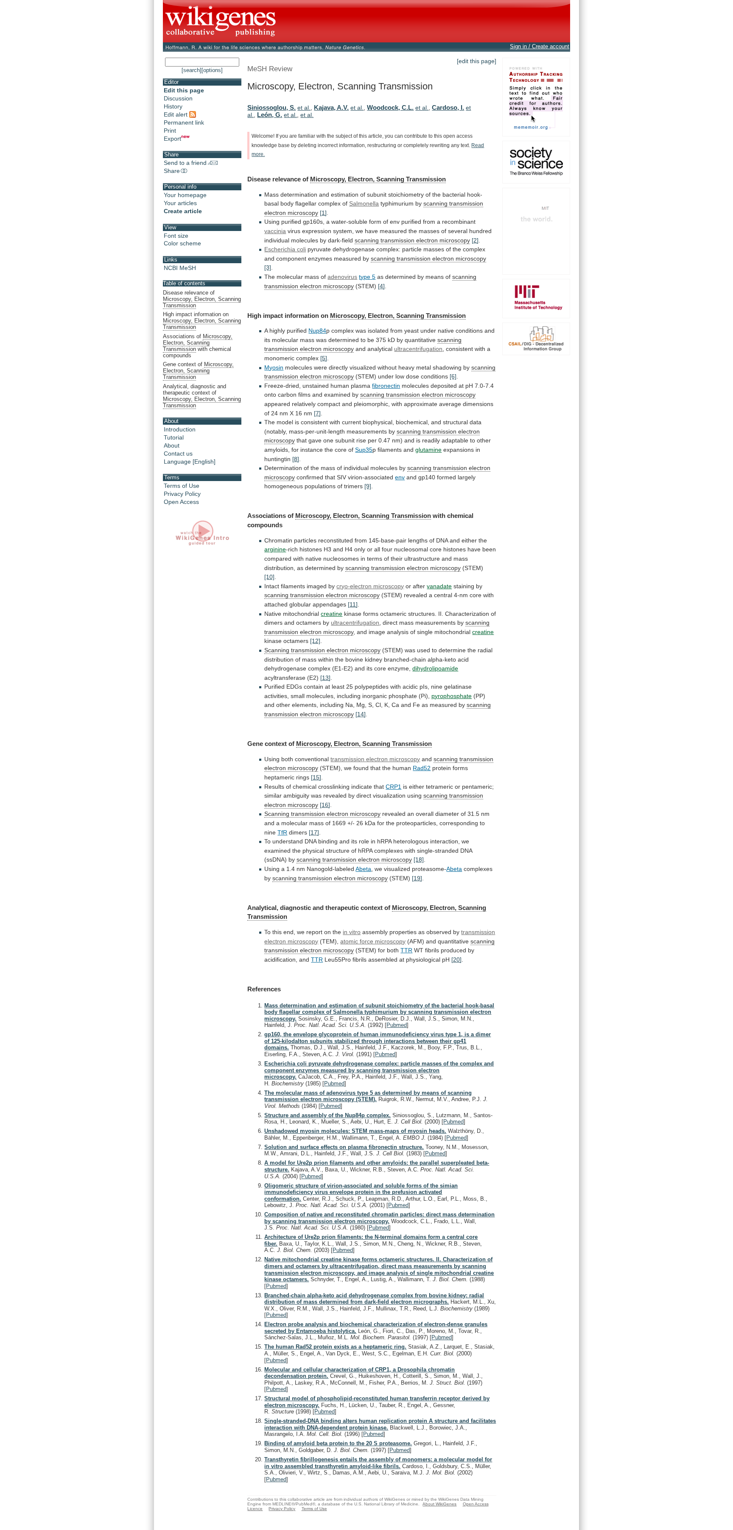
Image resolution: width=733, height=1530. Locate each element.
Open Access (181, 501)
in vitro (352, 932)
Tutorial (174, 437)
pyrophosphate (451, 696)
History (173, 106)
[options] (212, 70)
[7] (317, 413)
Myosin (273, 367)
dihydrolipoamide (435, 668)
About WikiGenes (439, 1504)
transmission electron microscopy (375, 759)
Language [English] (189, 461)
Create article (183, 211)
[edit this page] (476, 61)
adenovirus (342, 276)
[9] (367, 486)
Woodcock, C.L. (390, 107)
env (400, 477)
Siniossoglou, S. (271, 107)
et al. (304, 107)
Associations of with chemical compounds (197, 346)
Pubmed (396, 1025)
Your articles (180, 203)
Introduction (180, 429)
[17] (314, 832)
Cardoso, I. (448, 107)
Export (172, 138)
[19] (417, 878)
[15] (316, 777)
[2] (475, 240)
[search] (191, 70)
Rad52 (422, 768)
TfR (282, 832)
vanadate (439, 586)
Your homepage (185, 195)
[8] (295, 459)
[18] (419, 859)
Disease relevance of (202, 299)
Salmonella (364, 203)
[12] (315, 640)
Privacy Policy (182, 493)
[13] (325, 677)
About (171, 445)
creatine (331, 613)
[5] (323, 358)
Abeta (363, 868)
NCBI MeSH (180, 267)
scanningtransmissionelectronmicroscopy (412, 240)
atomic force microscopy (373, 941)
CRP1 (393, 786)
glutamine (428, 449)
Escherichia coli (285, 249)
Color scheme (182, 243)
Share (172, 170)
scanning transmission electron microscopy (418, 394)
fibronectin (386, 385)
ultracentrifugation (418, 348)
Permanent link (184, 122)
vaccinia (275, 231)
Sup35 (363, 449)
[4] (381, 286)
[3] (267, 267)
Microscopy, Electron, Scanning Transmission (378, 179)
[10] (269, 576)
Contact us (178, 453)
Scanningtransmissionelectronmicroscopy (322, 650)
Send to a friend (185, 162)
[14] (360, 714)
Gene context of (198, 370)
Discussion (178, 98)
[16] (325, 804)
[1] (323, 212)
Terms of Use (181, 485)
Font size (176, 235)
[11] (353, 604)
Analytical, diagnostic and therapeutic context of (202, 396)
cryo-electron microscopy (370, 586)
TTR (406, 950)
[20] (456, 959)
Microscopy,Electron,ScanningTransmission (398, 315)
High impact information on (202, 320)
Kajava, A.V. (331, 107)
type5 (367, 276)
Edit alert (176, 114)
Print (170, 130)
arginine (275, 549)
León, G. (269, 114)
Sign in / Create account (539, 46)
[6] (453, 376)
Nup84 (317, 330)
